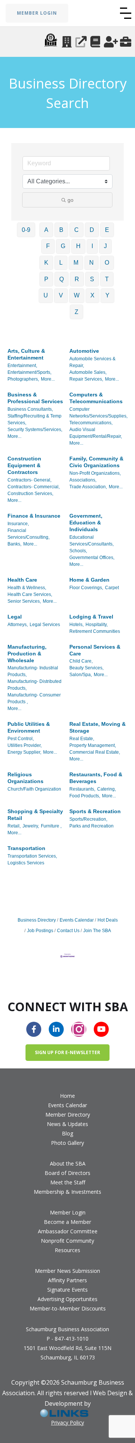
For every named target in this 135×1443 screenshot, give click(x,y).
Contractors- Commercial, (34, 486)
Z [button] (76, 312)
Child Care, (81, 661)
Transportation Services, (32, 856)
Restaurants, (82, 789)
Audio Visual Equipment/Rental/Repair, (95, 433)
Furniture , (51, 826)
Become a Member (67, 1221)
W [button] (77, 295)
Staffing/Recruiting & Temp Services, (35, 419)
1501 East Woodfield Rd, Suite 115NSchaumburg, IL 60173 (67, 1352)
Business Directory (37, 920)
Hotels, (76, 624)
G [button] (63, 246)
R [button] (77, 279)
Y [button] (107, 295)
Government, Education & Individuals (85, 522)
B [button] (61, 230)
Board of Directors (67, 1172)
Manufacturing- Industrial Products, (33, 671)
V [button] (61, 295)
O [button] (107, 262)
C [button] (76, 230)
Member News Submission (67, 1270)
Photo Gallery (67, 1142)
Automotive (84, 351)
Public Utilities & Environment (29, 727)
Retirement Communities (94, 631)
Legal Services (45, 624)
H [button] (78, 246)
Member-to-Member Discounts (68, 1308)
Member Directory (67, 1114)
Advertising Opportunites (68, 1299)
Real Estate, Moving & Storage (97, 727)
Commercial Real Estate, (94, 752)
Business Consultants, (30, 409)
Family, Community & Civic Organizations (96, 462)
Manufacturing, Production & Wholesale (27, 653)
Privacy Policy (67, 1422)
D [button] (92, 230)
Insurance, (18, 523)
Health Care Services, (30, 594)
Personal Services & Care (94, 650)
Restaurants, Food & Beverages (95, 777)
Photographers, (23, 379)
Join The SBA (97, 930)
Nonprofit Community (67, 1240)
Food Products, (84, 795)
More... (48, 379)
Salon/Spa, (80, 674)
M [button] (76, 262)
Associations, (82, 480)
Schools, (78, 550)
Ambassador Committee (68, 1231)
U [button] (46, 295)
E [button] (107, 230)
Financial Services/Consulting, (29, 534)
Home (67, 1095)
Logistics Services (26, 862)
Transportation (26, 848)
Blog (67, 1133)
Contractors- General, (29, 480)
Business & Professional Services (35, 398)
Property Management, (92, 745)
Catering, (106, 789)
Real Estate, (81, 738)
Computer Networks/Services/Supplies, (98, 413)
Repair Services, (86, 379)
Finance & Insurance (34, 516)
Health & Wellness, (27, 587)
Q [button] (61, 279)
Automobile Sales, (87, 372)
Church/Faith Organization (34, 789)
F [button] (48, 246)
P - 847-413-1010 (67, 1338)
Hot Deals (108, 920)
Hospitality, (97, 624)
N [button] (91, 262)
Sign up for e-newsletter (67, 1052)
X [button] (92, 295)
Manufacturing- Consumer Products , (34, 698)
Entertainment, (22, 365)
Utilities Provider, (25, 745)
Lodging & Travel (91, 617)
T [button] (107, 279)
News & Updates (67, 1124)
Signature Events (67, 1289)
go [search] (71, 200)
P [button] (46, 279)
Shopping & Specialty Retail (35, 814)
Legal (15, 617)
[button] (125, 13)
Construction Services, (30, 493)
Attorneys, (18, 624)
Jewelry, (30, 826)
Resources (67, 1250)
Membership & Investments (67, 1191)
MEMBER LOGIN (37, 13)
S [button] (92, 279)
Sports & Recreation (95, 811)
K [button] (46, 262)
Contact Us (68, 930)
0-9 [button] (26, 230)
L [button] (61, 262)
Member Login (68, 1212)
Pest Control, (21, 738)
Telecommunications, (90, 422)
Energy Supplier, (24, 752)
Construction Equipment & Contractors (24, 465)
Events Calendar (77, 920)
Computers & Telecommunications (96, 398)
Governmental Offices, (91, 557)
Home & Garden (89, 580)
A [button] (46, 230)
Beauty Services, (86, 667)
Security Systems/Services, (35, 429)
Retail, (14, 826)
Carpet (112, 587)
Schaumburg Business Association (67, 1329)
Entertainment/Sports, (29, 372)
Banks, (14, 544)
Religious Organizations (26, 777)
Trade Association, (88, 486)
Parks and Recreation (91, 826)
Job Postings (40, 930)
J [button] (105, 246)
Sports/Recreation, (88, 819)
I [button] (92, 246)
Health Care (22, 580)
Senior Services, (24, 601)
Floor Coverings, (86, 587)
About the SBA (68, 1163)
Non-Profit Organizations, (95, 473)
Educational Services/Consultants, (91, 541)
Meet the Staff (67, 1182)
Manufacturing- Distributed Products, (35, 685)
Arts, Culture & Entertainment (26, 354)
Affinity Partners (67, 1280)
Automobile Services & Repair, (92, 362)
